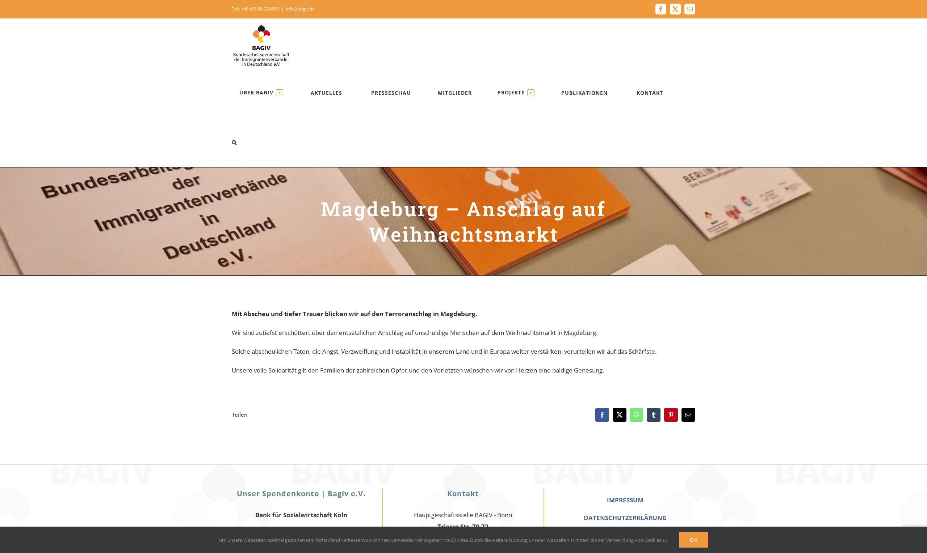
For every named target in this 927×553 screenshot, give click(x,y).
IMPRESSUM (625, 500)
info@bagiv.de (300, 9)
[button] (234, 142)
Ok (694, 539)
